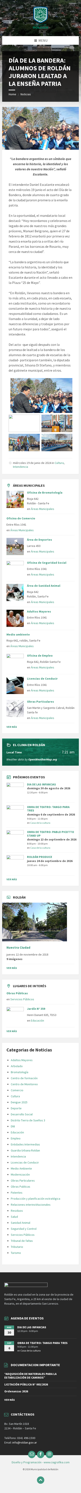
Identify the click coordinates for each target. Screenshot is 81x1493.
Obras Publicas (20, 1186)
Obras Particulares (40, 701)
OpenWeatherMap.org (42, 759)
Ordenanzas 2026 (16, 1391)
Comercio (17, 1090)
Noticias (26, 94)
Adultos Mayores (39, 611)
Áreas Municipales (42, 509)
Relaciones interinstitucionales (31, 1205)
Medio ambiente (18, 634)
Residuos (17, 1211)
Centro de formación (24, 1078)
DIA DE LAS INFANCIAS (41, 784)
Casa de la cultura (40, 822)
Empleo (16, 1138)
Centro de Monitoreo (24, 1084)
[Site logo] (40, 28)
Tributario (17, 1247)
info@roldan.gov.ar (24, 1442)
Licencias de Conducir (42, 678)
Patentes (16, 1192)
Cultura (59, 463)
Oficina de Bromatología (44, 492)
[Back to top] (40, 1480)
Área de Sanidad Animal (43, 586)
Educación (37, 1020)
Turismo (16, 1253)
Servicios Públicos (22, 999)
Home (12, 94)
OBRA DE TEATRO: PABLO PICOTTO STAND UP (50, 833)
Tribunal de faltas (22, 1241)
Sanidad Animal (20, 1223)
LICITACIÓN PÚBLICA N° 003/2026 (26, 1384)
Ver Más (11, 726)
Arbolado (17, 1066)
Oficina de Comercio (20, 518)
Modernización (20, 1174)
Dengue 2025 (19, 1102)
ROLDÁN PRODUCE (39, 857)
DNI (13, 1126)
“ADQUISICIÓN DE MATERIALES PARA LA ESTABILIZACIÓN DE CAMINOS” (30, 1375)
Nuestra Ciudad (18, 947)
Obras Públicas (17, 993)
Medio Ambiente (21, 1168)
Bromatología (19, 1072)
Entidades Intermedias (25, 1144)
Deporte (16, 1108)
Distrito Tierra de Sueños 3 (28, 1120)
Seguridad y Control (24, 1229)
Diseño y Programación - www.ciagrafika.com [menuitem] (41, 1462)
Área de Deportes (39, 540)
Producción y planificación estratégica (35, 1199)
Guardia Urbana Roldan (25, 1150)
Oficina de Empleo (40, 655)
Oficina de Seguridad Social (46, 563)
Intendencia (20, 467)
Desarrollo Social (22, 1114)
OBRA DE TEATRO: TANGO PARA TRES (48, 809)
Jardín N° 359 (36, 1009)
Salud (14, 1217)
